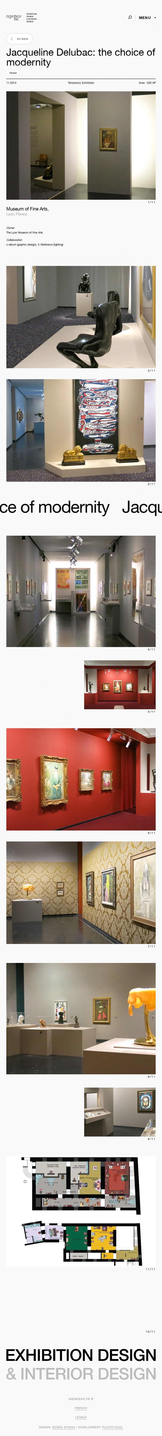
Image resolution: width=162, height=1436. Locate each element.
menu (145, 18)
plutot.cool (112, 1427)
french (81, 1408)
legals (81, 1417)
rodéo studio (63, 1427)
